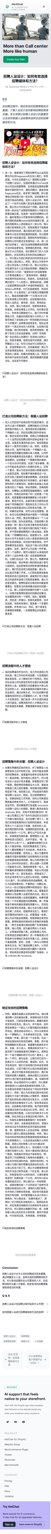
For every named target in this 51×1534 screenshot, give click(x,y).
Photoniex (10, 1459)
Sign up (9, 1524)
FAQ (7, 1486)
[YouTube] (15, 1422)
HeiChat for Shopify (15, 1439)
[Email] (23, 1422)
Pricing (8, 1480)
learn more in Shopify (30, 1524)
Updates (9, 1496)
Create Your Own (16, 59)
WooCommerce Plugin (16, 1449)
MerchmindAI (12, 1464)
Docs (7, 1491)
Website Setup (12, 1444)
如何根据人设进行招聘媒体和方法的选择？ (23, 1312)
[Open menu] (43, 6)
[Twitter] (8, 1422)
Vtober (8, 1454)
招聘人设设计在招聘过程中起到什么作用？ (23, 1304)
